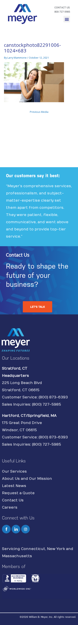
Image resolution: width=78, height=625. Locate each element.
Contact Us (13, 500)
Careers (9, 507)
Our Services (14, 471)
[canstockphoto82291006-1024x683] (34, 82)
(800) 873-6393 (53, 397)
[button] (66, 19)
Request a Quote (18, 493)
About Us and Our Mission (27, 479)
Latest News (14, 486)
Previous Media (39, 112)
